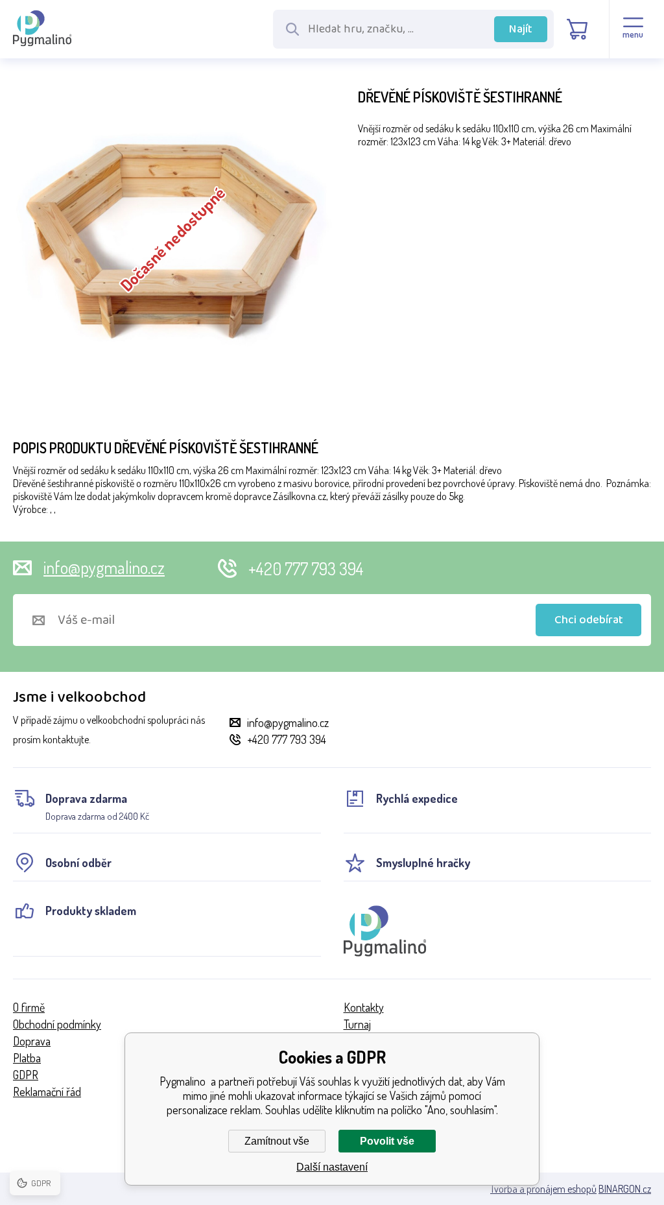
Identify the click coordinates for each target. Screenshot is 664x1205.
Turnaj (357, 1024)
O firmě (29, 1007)
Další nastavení (332, 1167)
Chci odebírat (588, 620)
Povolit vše (387, 1141)
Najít (520, 29)
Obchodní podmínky (57, 1024)
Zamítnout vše (276, 1141)
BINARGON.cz (625, 1188)
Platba (27, 1058)
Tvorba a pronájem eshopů (543, 1188)
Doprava (32, 1041)
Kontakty (364, 1007)
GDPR (25, 1075)
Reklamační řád (47, 1091)
